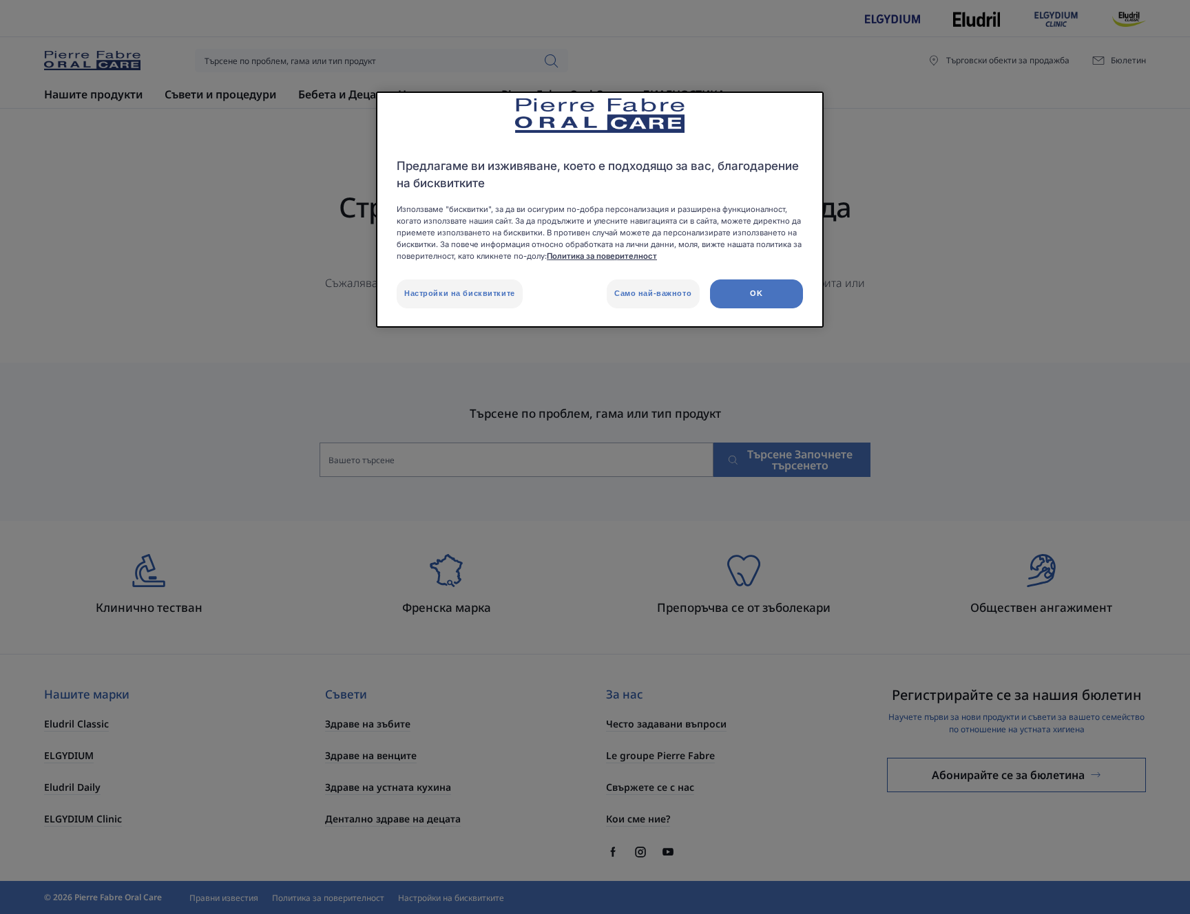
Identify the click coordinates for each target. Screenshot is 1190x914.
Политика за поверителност (602, 256)
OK (756, 293)
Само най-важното (652, 293)
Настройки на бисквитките (459, 293)
